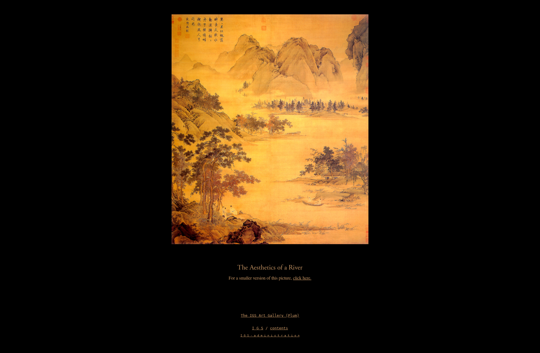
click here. (302, 278)
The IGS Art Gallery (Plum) (270, 315)
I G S (257, 328)
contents (279, 328)
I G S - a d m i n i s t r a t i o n (270, 335)
